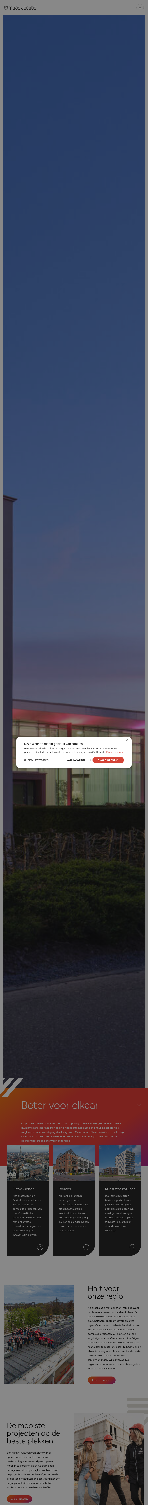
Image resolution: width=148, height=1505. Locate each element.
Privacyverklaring (114, 752)
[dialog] (74, 752)
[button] (36, 760)
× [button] (127, 740)
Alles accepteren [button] (108, 760)
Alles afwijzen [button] (76, 760)
